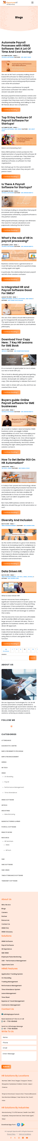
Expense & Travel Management (13, 1001)
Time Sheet (6, 997)
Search (4, 654)
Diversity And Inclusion (17, 520)
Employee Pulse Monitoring (11, 957)
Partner (4, 916)
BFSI (33, 1112)
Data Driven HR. (12, 571)
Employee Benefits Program (12, 751)
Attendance (6, 740)
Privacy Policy (11, 1134)
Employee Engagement (9, 525)
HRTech (4, 351)
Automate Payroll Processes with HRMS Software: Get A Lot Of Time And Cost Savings (17, 47)
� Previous (6, 650)
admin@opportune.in (11, 1014)
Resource (5, 838)
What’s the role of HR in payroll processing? (17, 239)
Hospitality (5, 1116)
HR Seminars (8, 841)
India (3, 1100)
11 (28, 649)
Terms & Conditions (25, 1134)
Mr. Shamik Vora (29, 525)
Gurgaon (24, 1081)
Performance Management (14, 787)
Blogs (4, 909)
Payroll (30, 576)
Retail (3, 1119)
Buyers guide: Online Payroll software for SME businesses (18, 403)
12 (33, 649)
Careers (4, 912)
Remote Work (7, 832)
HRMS (9, 468)
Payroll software (8, 57)
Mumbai (4, 1081)
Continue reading (11, 110)
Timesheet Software (9, 881)
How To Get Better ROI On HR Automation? (18, 461)
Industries (6, 811)
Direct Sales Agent (27, 1116)
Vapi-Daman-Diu (22, 1097)
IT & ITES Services (17, 1112)
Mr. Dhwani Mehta (27, 192)
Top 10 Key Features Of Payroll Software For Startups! (17, 120)
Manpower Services (15, 1116)
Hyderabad (13, 1084)
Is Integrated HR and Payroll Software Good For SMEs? (17, 290)
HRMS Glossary (7, 932)
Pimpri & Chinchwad (8, 1094)
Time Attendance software (12, 875)
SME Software (7, 865)
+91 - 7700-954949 (10, 1021)
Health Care (27, 1112)
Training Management (10, 982)
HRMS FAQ (5, 928)
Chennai (4, 1087)
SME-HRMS (18, 129)
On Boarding (8, 777)
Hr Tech (4, 468)
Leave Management (9, 993)
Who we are (6, 905)
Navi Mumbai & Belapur (9, 1097)
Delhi (9, 1081)
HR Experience (7, 949)
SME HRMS (5, 953)
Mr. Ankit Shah (26, 57)
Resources (5, 920)
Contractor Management (11, 1005)
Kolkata (19, 1084)
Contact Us (6, 924)
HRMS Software (7, 941)
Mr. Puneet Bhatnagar (15, 300)
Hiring (4, 762)
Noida (30, 1081)
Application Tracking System (12, 974)
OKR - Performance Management (14, 961)
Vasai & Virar (20, 1094)
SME (3, 859)
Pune (13, 1081)
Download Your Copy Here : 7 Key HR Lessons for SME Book (17, 342)
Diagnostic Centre (9, 746)
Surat (31, 1097)
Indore (25, 1084)
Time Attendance (10, 793)
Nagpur (18, 1081)
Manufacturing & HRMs (11, 821)
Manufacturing (9, 814)
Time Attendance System (11, 989)
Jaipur (30, 1084)
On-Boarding (6, 978)
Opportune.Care (8, 965)
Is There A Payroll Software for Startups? (17, 185)
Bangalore (5, 1084)
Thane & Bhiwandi (30, 1094)
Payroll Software (8, 945)
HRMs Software (7, 298)
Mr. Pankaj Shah (24, 468)
